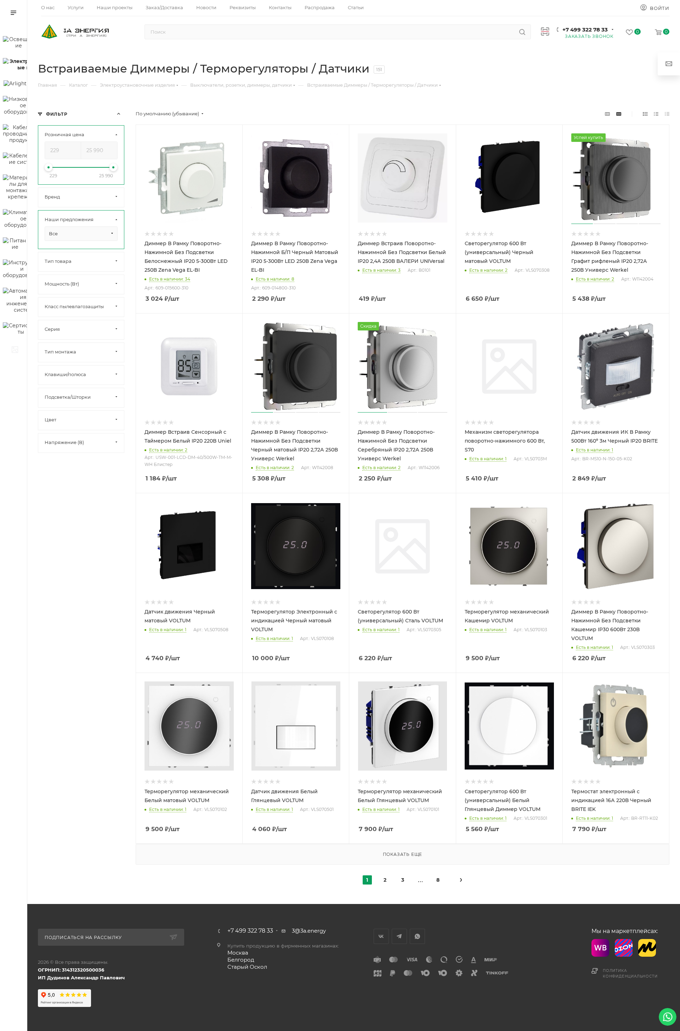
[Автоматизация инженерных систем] (15, 301)
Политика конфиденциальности (630, 973)
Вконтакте (381, 936)
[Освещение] (15, 43)
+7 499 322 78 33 (585, 29)
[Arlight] (15, 84)
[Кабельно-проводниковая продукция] (15, 135)
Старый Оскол (247, 966)
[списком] (656, 114)
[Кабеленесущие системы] (15, 160)
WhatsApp (417, 936)
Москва (237, 952)
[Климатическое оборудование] (15, 220)
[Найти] (522, 31)
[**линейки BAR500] (15, 351)
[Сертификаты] (15, 330)
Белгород (240, 959)
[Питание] (15, 245)
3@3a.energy (309, 930)
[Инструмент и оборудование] (15, 270)
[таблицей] (667, 114)
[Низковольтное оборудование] (15, 106)
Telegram (399, 936)
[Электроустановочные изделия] (15, 65)
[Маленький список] (607, 114)
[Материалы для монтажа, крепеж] (15, 188)
